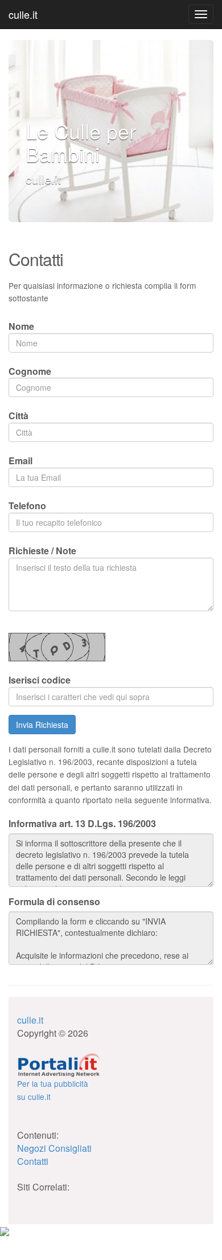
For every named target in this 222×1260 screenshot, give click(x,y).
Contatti (32, 1161)
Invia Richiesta (42, 724)
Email (20, 460)
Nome (21, 326)
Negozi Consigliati (54, 1148)
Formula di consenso (54, 901)
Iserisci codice (40, 679)
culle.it (23, 14)
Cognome (30, 371)
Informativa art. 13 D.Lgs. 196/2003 (82, 823)
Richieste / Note (42, 550)
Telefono (27, 505)
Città (18, 415)
